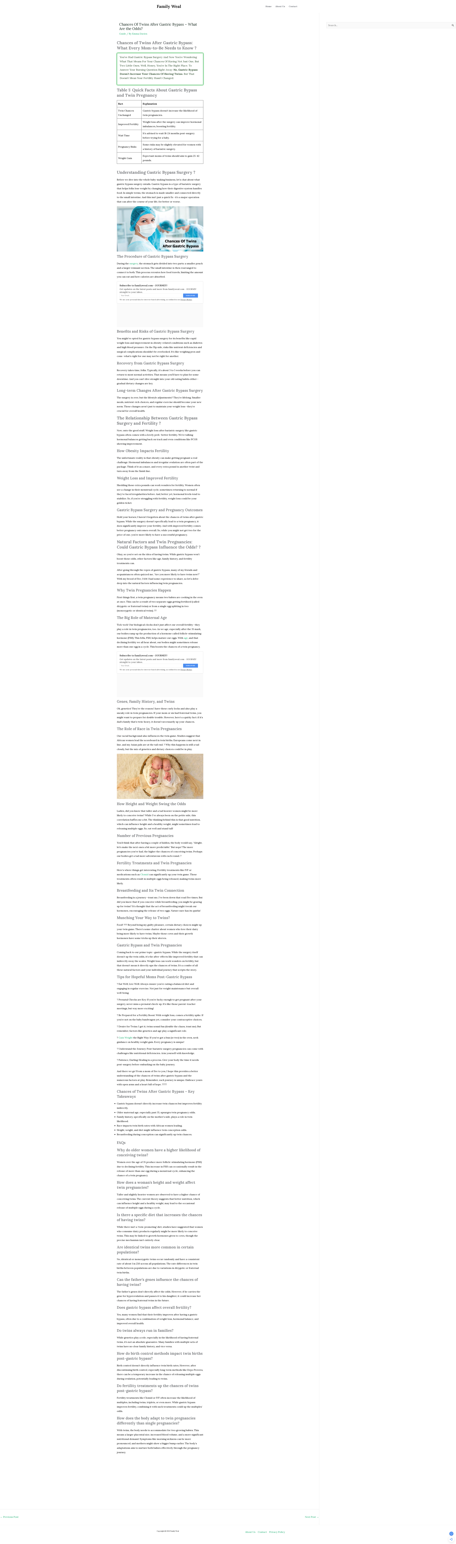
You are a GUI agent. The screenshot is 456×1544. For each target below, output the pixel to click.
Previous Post (9, 1516)
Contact (262, 1531)
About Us (250, 1531)
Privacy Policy (277, 1531)
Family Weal (169, 6)
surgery (133, 263)
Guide (122, 33)
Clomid (144, 874)
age (186, 637)
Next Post (312, 1516)
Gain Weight (126, 1037)
